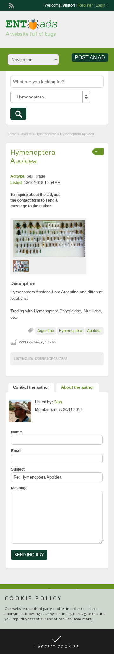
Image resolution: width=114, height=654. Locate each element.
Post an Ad (90, 57)
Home (11, 134)
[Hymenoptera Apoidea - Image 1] (22, 265)
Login (100, 5)
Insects (26, 134)
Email (16, 451)
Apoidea (94, 331)
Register (85, 5)
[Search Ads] (18, 114)
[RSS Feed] (10, 5)
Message (19, 488)
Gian (58, 402)
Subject (18, 469)
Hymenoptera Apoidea (32, 156)
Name (16, 432)
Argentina (45, 331)
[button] (57, 641)
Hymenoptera (45, 134)
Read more (82, 619)
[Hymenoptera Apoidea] (48, 238)
